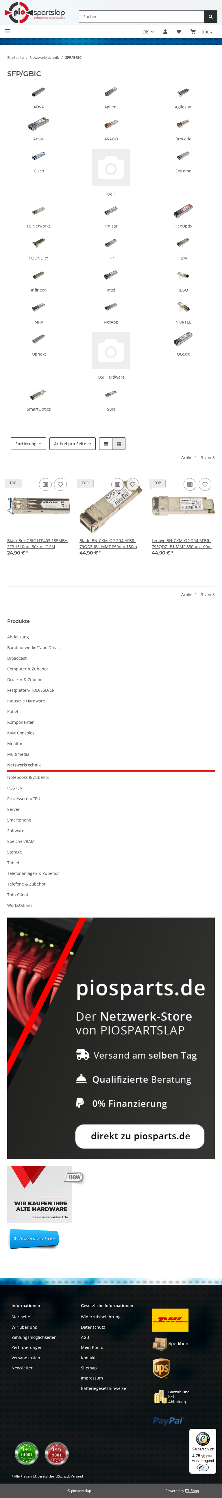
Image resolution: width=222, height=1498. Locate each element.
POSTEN (15, 788)
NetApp (111, 322)
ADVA (39, 107)
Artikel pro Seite (70, 443)
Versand (77, 1476)
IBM (183, 258)
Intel (111, 290)
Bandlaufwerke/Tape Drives (34, 647)
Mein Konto (92, 1347)
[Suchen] (210, 16)
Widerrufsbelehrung (101, 1317)
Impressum (92, 1378)
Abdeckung (18, 637)
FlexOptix (183, 226)
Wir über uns (24, 1327)
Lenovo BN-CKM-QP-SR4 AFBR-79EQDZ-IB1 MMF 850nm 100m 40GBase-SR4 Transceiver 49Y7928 (182, 544)
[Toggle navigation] (7, 28)
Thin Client (17, 894)
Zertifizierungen (27, 1347)
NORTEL (183, 322)
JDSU (183, 290)
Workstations (19, 905)
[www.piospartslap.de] (35, 12)
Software (15, 830)
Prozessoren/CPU (23, 798)
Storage (14, 852)
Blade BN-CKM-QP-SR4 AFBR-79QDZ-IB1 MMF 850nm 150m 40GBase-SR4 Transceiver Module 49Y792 (108, 544)
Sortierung (25, 443)
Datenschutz (93, 1327)
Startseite (21, 1317)
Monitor (15, 743)
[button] (165, 31)
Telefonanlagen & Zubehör (33, 873)
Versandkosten (26, 1357)
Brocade (183, 139)
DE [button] (146, 32)
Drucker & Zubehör (25, 679)
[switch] (203, 1467)
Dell (111, 194)
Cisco (39, 171)
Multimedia (18, 754)
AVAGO (111, 139)
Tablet (13, 862)
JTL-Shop (192, 1490)
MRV (38, 322)
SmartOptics (39, 409)
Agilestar (183, 107)
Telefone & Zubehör (26, 884)
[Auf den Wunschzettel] (60, 484)
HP (111, 258)
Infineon (39, 290)
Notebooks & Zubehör (28, 777)
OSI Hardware (111, 377)
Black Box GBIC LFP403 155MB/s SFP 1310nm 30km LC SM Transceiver (37, 544)
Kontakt (88, 1357)
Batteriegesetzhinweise (103, 1388)
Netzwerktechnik (24, 765)
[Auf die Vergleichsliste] (45, 484)
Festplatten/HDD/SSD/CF (30, 690)
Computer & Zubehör (27, 669)
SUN (111, 409)
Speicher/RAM (21, 841)
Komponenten (21, 722)
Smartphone (19, 820)
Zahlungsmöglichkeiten (34, 1337)
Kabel (12, 711)
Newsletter (22, 1368)
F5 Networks (39, 226)
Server (13, 809)
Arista (39, 139)
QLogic (183, 354)
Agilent (111, 107)
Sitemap (89, 1368)
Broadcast (17, 658)
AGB (85, 1337)
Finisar (111, 226)
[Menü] (212, 1432)
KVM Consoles (20, 733)
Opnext (39, 354)
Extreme (183, 171)
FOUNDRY (38, 258)
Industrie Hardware (26, 701)
